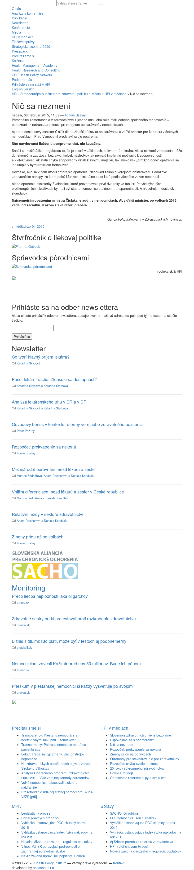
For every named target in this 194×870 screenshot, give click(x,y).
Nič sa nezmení (121, 744)
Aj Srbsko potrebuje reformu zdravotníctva (141, 841)
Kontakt (118, 863)
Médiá (16, 32)
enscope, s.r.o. (44, 867)
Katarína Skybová (28, 363)
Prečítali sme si (23, 55)
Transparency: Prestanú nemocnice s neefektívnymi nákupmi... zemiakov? (49, 737)
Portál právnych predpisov (40, 818)
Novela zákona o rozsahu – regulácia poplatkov (56, 841)
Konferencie (21, 27)
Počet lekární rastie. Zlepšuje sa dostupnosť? (54, 379)
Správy (107, 806)
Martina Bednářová (29, 476)
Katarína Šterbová (56, 386)
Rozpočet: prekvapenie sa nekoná (44, 447)
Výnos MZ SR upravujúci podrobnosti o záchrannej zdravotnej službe (50, 848)
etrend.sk (23, 602)
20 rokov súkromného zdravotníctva (137, 768)
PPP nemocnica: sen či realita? (133, 818)
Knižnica (18, 60)
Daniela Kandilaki (82, 476)
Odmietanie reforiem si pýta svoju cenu (139, 777)
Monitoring (28, 587)
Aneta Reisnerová (55, 476)
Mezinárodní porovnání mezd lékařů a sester (54, 469)
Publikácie (19, 18)
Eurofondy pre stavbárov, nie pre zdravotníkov (144, 758)
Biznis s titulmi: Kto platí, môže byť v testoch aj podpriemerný (69, 641)
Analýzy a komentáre (27, 13)
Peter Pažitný (26, 431)
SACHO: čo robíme (124, 813)
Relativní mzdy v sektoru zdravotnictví (47, 514)
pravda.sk (23, 625)
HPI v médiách (23, 37)
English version (23, 89)
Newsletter (20, 22)
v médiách (19, 226)
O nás (16, 8)
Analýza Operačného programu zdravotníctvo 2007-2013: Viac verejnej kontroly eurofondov (55, 775)
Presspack (19, 51)
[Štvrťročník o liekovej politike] (26, 246)
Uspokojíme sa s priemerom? (132, 739)
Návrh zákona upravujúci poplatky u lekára (53, 855)
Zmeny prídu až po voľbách (37, 536)
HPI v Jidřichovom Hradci (129, 846)
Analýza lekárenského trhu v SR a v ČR (49, 402)
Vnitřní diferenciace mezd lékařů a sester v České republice (68, 491)
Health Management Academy (34, 65)
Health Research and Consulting (36, 70)
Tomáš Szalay (75, 115)
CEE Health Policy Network (32, 74)
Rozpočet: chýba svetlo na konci (134, 763)
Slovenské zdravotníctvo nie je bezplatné (140, 735)
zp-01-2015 (35, 226)
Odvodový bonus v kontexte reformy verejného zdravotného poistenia (77, 424)
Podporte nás (22, 79)
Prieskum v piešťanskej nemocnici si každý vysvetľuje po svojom (72, 686)
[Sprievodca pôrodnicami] (32, 266)
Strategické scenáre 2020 (31, 46)
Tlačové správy (23, 41)
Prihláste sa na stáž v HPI (31, 84)
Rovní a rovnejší (122, 773)
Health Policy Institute (50, 863)
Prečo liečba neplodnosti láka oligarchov (50, 596)
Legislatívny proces (35, 813)
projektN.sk (24, 647)
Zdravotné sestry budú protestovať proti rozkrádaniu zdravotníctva (74, 618)
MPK (16, 806)
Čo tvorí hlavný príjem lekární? (41, 357)
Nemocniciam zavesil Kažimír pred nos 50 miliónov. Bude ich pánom (76, 663)
